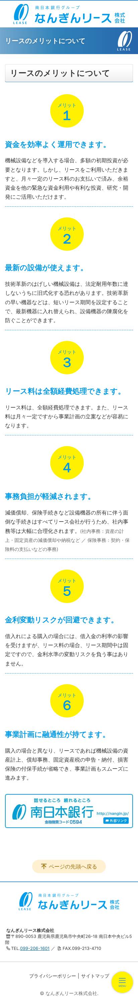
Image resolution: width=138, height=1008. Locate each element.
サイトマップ (95, 976)
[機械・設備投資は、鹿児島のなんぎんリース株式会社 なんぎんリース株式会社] (69, 14)
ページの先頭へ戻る (73, 866)
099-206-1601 (35, 948)
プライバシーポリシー (52, 976)
